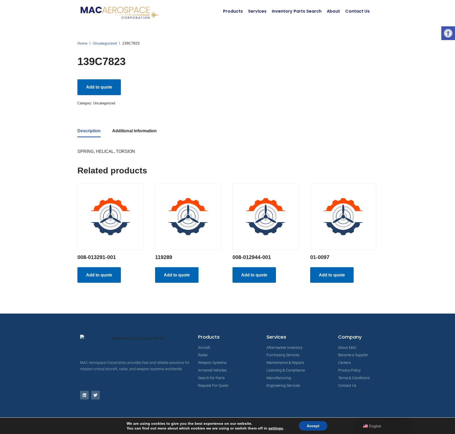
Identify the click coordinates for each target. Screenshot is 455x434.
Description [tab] (89, 131)
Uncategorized (105, 43)
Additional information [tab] (134, 131)
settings (275, 428)
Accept (313, 426)
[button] (448, 33)
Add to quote (99, 87)
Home (82, 43)
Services (257, 11)
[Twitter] (95, 395)
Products (233, 11)
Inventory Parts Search (297, 11)
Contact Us (357, 11)
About (333, 11)
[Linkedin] (84, 395)
